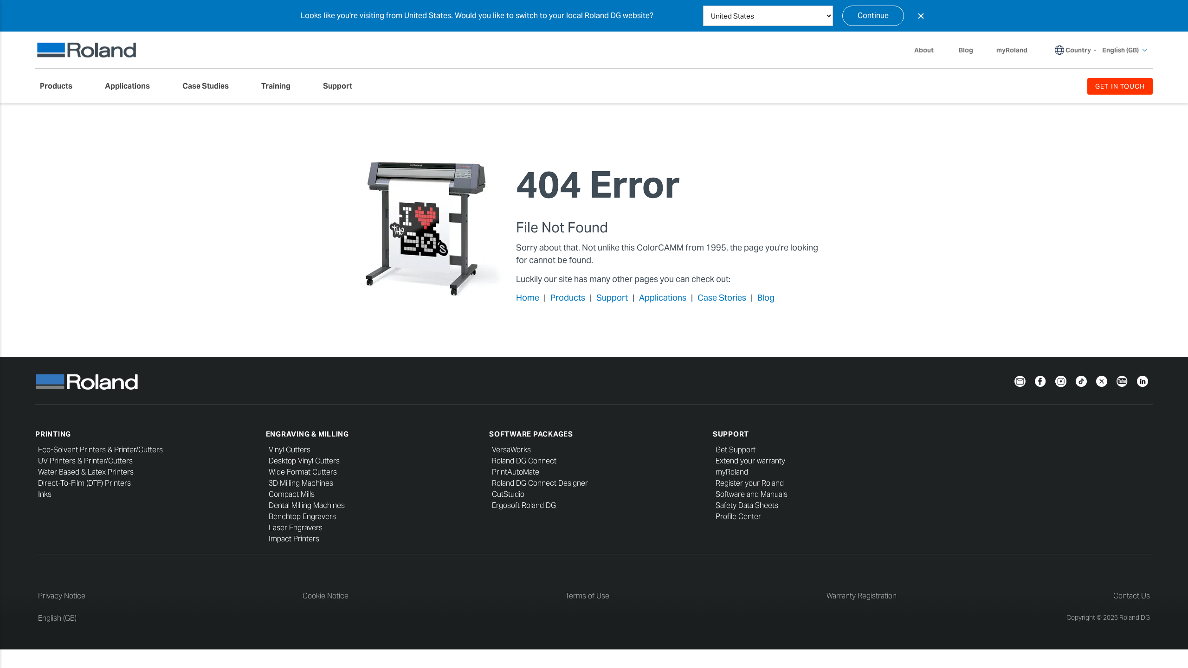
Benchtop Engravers (302, 516)
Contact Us (1131, 596)
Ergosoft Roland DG (524, 505)
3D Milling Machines (301, 483)
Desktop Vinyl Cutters (304, 461)
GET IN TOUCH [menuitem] (1120, 86)
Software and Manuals (752, 494)
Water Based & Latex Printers (86, 472)
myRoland (732, 472)
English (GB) (57, 618)
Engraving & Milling (307, 434)
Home (527, 297)
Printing (53, 434)
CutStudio (508, 494)
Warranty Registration (861, 596)
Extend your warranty (750, 461)
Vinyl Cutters (289, 450)
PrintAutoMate (515, 472)
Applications (662, 297)
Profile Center (738, 516)
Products (567, 297)
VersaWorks (511, 450)
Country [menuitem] (1078, 50)
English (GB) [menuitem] (1120, 50)
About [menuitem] (924, 50)
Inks (45, 494)
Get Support (735, 450)
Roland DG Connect (524, 461)
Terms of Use (587, 596)
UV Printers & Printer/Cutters (85, 461)
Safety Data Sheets (747, 505)
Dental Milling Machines (307, 505)
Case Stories (721, 297)
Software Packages (531, 434)
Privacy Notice (61, 596)
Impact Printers (294, 539)
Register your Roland (750, 483)
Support (612, 297)
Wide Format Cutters (303, 472)
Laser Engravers (296, 528)
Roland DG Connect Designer (540, 483)
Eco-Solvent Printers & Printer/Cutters (100, 450)
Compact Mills (292, 494)
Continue (873, 15)
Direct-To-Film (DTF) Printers (84, 483)
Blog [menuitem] (966, 50)
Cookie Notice (326, 596)
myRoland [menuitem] (1011, 50)
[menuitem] (60, 86)
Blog (766, 297)
